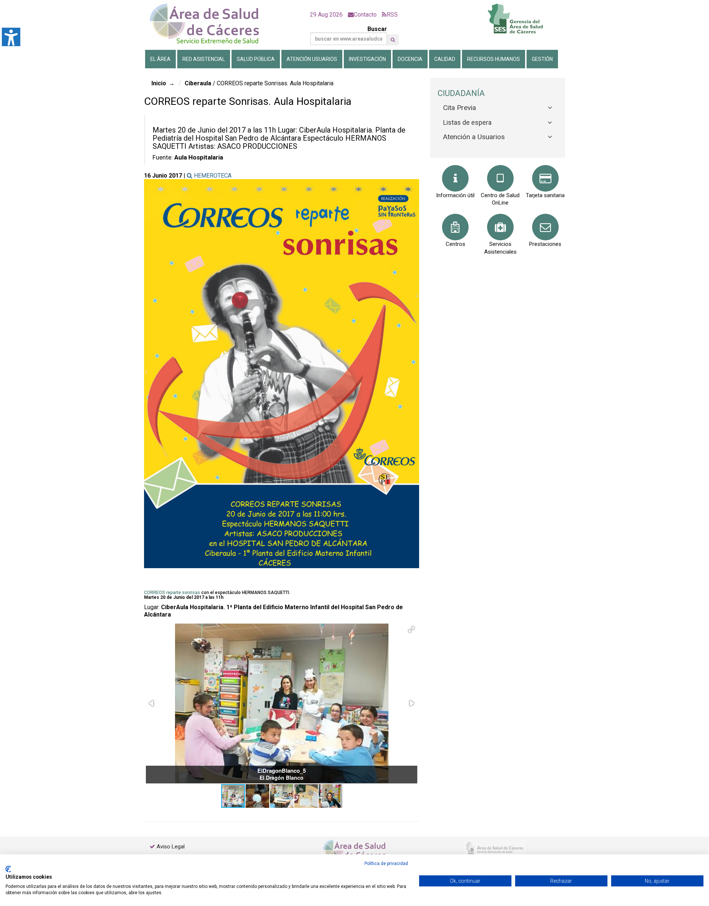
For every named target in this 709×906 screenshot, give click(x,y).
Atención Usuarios (312, 59)
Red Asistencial (203, 59)
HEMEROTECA (212, 175)
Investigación (367, 59)
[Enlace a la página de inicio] (210, 24)
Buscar (377, 28)
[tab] (498, 108)
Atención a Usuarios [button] (474, 137)
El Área (160, 59)
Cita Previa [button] (459, 107)
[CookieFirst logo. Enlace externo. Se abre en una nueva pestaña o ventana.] (8, 869)
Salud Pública (256, 59)
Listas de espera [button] (467, 122)
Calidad (444, 59)
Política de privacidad (386, 863)
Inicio (158, 83)
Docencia (410, 59)
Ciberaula (198, 83)
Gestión (542, 59)
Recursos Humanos (493, 59)
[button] (393, 39)
